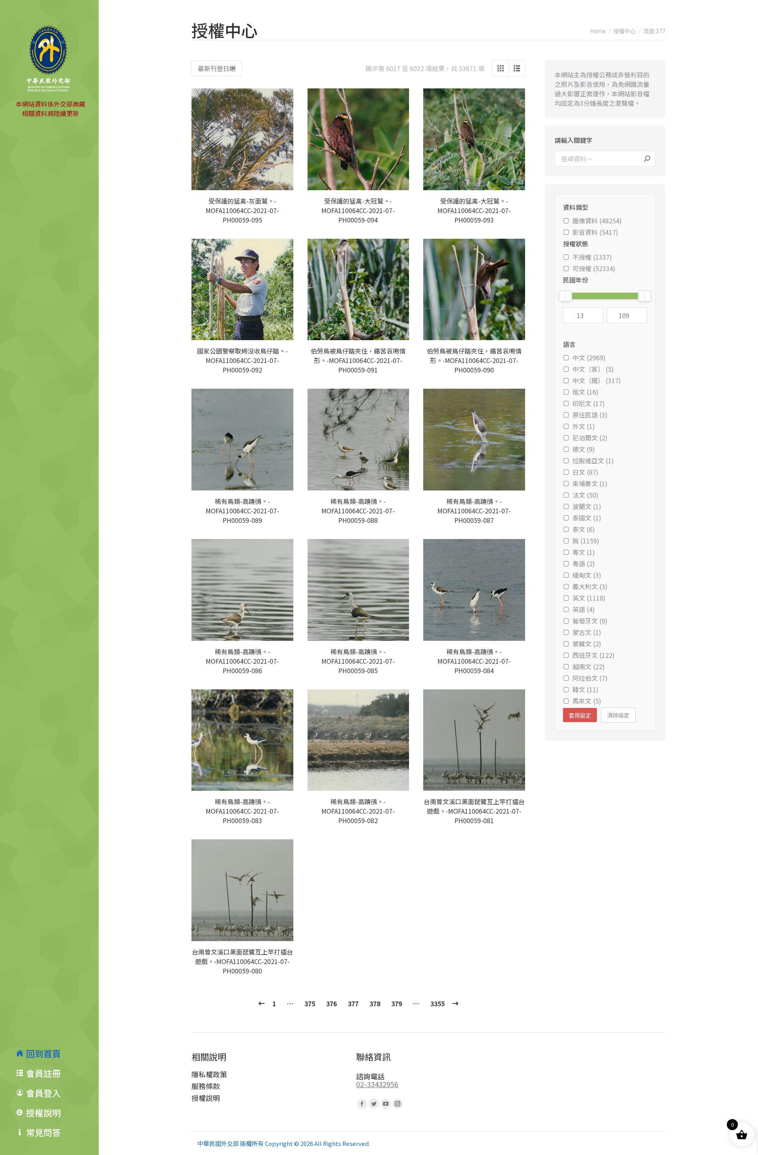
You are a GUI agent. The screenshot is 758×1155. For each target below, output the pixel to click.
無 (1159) (585, 540)
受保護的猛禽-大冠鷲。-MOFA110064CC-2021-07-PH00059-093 (474, 210)
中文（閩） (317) (596, 380)
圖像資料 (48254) (597, 220)
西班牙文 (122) (593, 655)
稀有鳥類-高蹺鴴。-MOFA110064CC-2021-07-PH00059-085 (358, 661)
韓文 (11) (585, 689)
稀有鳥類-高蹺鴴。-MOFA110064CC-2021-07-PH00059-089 (242, 510)
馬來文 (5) (586, 701)
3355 (437, 1003)
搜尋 (647, 159)
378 (375, 1003)
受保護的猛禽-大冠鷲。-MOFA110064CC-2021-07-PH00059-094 (358, 210)
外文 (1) (583, 426)
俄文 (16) (585, 392)
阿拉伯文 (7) (590, 678)
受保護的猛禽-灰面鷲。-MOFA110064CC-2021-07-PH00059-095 (242, 210)
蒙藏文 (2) (586, 643)
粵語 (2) (583, 563)
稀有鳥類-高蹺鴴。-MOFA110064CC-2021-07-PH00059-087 (474, 510)
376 (331, 1003)
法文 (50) (585, 495)
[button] (283, 180)
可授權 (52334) (593, 268)
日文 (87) (585, 472)
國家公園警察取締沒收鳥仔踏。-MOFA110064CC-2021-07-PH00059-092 (242, 360)
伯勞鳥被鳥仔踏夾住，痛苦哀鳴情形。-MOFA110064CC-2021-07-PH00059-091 (358, 360)
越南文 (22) (588, 666)
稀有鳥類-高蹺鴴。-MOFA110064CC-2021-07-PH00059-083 (242, 811)
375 (309, 1003)
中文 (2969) (589, 357)
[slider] (565, 295)
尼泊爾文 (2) (590, 437)
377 (353, 1003)
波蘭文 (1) (586, 506)
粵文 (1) (583, 552)
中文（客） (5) (593, 369)
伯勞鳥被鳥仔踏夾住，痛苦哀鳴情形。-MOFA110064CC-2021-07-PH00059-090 (474, 360)
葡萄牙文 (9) (590, 620)
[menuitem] (57, 1053)
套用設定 (580, 715)
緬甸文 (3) (586, 575)
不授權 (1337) (592, 257)
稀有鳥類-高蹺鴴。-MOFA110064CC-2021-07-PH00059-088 (358, 510)
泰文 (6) (583, 529)
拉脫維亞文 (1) (593, 460)
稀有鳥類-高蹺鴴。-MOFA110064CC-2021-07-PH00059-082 (358, 811)
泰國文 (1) (586, 517)
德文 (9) (583, 449)
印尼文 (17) (588, 403)
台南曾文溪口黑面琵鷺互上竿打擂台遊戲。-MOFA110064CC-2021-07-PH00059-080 (242, 961)
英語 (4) (583, 609)
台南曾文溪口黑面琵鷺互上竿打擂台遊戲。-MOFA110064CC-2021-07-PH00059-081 (474, 811)
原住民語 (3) (590, 414)
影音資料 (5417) (595, 232)
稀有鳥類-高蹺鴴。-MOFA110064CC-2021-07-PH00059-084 (474, 661)
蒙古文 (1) (586, 632)
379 (396, 1003)
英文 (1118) (589, 598)
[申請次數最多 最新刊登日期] (216, 68)
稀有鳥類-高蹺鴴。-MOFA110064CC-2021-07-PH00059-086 (242, 661)
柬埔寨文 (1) (590, 483)
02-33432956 (377, 1084)
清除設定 (618, 715)
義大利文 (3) (590, 586)
